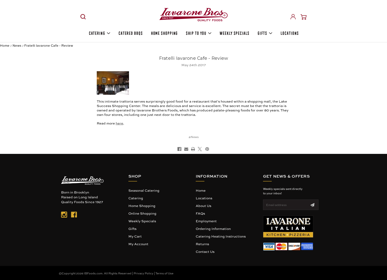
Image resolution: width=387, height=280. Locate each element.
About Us (203, 205)
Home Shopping (164, 32)
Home (201, 190)
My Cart (135, 236)
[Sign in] (293, 16)
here (119, 123)
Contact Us (205, 251)
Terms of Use (164, 273)
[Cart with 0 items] (304, 17)
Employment (206, 220)
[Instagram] (64, 215)
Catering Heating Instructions (221, 236)
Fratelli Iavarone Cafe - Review (193, 58)
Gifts (262, 32)
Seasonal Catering (143, 190)
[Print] (193, 149)
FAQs (200, 213)
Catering (96, 32)
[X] (200, 149)
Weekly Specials (234, 32)
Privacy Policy (143, 273)
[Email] (186, 149)
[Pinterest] (207, 149)
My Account (138, 243)
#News (193, 137)
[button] (288, 227)
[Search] (83, 16)
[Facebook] (179, 149)
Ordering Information (213, 228)
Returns (202, 243)
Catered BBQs (130, 32)
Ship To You (195, 32)
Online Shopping (142, 213)
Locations (289, 32)
